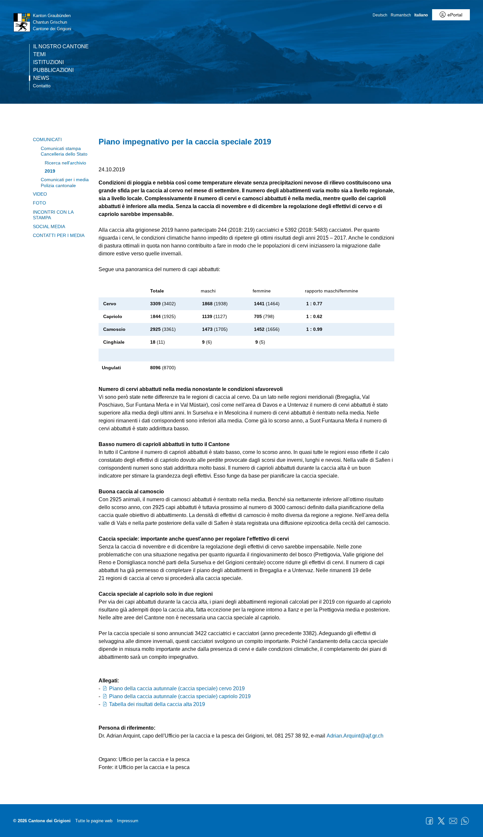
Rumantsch (401, 15)
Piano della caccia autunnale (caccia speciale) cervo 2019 (177, 688)
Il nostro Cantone (61, 46)
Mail (453, 821)
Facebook (429, 821)
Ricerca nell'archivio (65, 162)
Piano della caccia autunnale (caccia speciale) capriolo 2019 (180, 696)
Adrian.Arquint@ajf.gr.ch (355, 736)
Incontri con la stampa (53, 214)
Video (40, 194)
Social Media (49, 226)
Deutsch (380, 15)
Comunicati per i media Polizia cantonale (65, 182)
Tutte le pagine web (93, 820)
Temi (39, 54)
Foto (39, 202)
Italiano (421, 15)
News (41, 78)
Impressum (127, 820)
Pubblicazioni (53, 70)
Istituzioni (48, 62)
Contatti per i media (58, 235)
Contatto (42, 85)
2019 (50, 171)
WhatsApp (465, 821)
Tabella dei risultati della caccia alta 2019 (157, 704)
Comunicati (47, 139)
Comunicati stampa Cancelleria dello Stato (64, 151)
